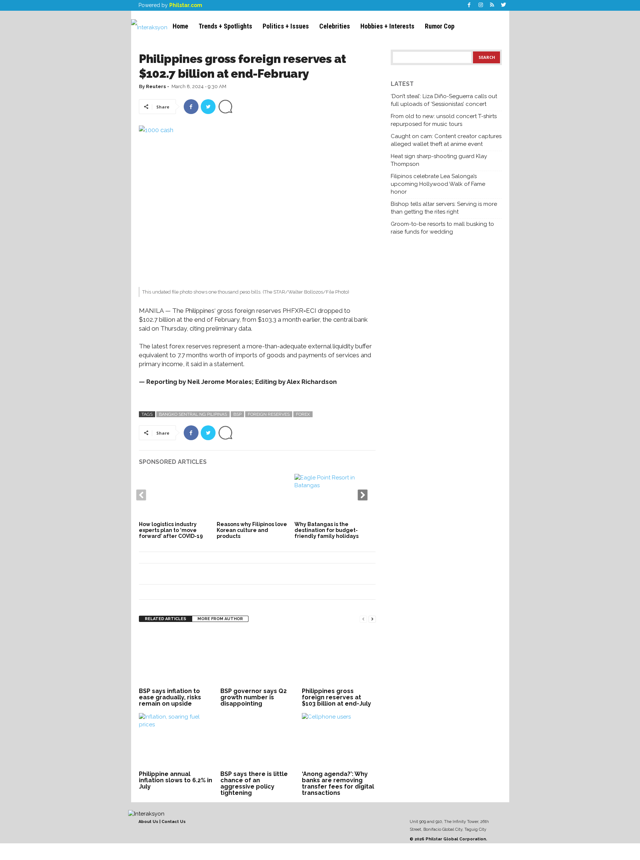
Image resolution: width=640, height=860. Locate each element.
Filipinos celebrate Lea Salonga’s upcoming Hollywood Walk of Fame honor (438, 184)
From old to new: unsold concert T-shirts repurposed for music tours (444, 120)
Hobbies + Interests (387, 26)
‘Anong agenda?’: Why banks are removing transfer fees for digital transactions (338, 783)
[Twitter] (503, 5)
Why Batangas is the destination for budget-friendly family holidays (326, 530)
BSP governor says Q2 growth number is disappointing (253, 697)
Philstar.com (185, 5)
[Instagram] (480, 5)
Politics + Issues (286, 26)
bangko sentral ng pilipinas (193, 414)
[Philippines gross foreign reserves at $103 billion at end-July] (339, 658)
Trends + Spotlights (225, 26)
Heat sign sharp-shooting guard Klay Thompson (439, 160)
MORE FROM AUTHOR (220, 618)
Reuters (156, 86)
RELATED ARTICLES (165, 618)
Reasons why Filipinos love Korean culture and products (252, 530)
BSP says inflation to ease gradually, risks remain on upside (170, 697)
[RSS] (492, 5)
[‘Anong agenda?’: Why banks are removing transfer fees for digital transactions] (339, 741)
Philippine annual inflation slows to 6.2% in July (175, 780)
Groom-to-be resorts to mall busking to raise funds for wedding (442, 228)
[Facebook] (469, 5)
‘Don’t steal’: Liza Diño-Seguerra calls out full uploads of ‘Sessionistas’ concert (444, 100)
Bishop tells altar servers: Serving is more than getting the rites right (444, 208)
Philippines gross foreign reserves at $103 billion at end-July (336, 697)
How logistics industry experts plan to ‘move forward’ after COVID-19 (171, 530)
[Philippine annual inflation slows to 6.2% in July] (176, 741)
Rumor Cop (439, 26)
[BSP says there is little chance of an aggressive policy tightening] (257, 741)
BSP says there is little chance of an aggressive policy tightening (254, 783)
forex (303, 414)
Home (180, 26)
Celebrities (334, 26)
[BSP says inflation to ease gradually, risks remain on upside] (176, 658)
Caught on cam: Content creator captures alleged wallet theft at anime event (446, 140)
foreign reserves (269, 414)
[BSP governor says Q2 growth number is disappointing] (257, 658)
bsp (237, 414)
